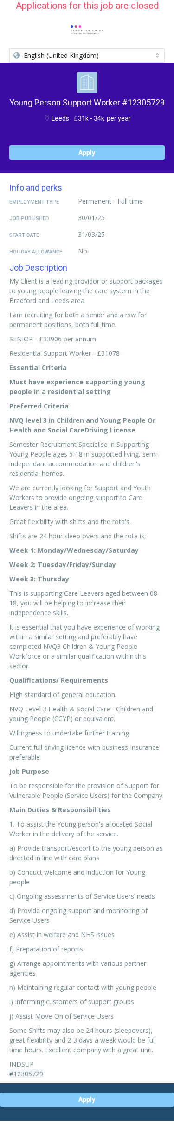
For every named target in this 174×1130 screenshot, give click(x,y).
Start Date (24, 235)
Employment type (34, 202)
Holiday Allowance (35, 252)
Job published (29, 219)
